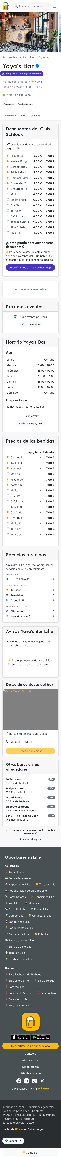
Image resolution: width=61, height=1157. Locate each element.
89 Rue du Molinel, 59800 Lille (27, 733)
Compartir (32, 1152)
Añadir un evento (30, 324)
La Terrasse (13, 779)
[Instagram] (27, 1080)
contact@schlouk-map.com (19, 1122)
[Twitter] (42, 1080)
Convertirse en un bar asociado (30, 1046)
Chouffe (15, 188)
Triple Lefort (18, 172)
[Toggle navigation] (54, 6)
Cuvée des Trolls (21, 183)
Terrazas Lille (46, 884)
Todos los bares (18, 872)
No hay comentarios (15, 81)
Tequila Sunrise (20, 221)
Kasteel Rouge (19, 161)
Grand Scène (14, 797)
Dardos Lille (15, 915)
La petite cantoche (17, 806)
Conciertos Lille (44, 897)
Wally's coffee (15, 788)
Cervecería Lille (41, 915)
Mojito (14, 194)
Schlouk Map (10, 57)
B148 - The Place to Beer (22, 815)
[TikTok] (34, 1080)
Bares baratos (17, 897)
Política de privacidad (15, 1110)
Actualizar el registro (30, 839)
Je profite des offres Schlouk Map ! (30, 267)
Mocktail (16, 232)
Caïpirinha (17, 216)
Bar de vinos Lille (19, 921)
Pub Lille (42, 934)
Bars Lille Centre (18, 980)
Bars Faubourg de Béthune (24, 974)
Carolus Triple (19, 166)
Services (35, 115)
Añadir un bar (30, 1060)
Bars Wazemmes (19, 1005)
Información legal (13, 1107)
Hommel (16, 177)
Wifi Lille (13, 903)
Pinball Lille (40, 909)
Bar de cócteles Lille (21, 928)
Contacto (30, 1053)
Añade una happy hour (30, 423)
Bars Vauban (48, 993)
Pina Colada (18, 227)
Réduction (10, 115)
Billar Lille (33, 903)
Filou (13, 155)
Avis (23, 115)
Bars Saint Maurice (20, 993)
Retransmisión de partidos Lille (27, 890)
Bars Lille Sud (45, 980)
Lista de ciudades (30, 1073)
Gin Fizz (16, 205)
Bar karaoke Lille (18, 934)
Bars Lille (28, 57)
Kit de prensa (30, 1066)
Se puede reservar (19, 878)
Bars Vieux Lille (17, 999)
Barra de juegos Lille (21, 940)
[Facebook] (19, 1080)
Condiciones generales (40, 1107)
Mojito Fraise (19, 199)
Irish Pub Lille (16, 952)
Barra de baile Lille (19, 946)
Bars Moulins (16, 986)
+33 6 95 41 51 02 (20, 741)
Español (13, 1140)
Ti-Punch (16, 210)
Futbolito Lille (16, 909)
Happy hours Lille (19, 884)
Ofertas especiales (20, 959)
